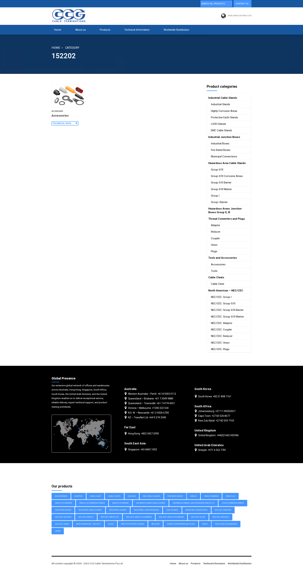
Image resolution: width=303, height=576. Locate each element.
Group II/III (217, 169)
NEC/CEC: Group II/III (223, 303)
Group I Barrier (219, 202)
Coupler (215, 238)
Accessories (57, 111)
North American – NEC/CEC (225, 290)
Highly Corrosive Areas (224, 111)
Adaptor (215, 225)
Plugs (214, 251)
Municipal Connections (224, 156)
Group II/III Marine (221, 189)
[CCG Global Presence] (81, 433)
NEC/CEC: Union (220, 342)
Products (105, 29)
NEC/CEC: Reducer (222, 336)
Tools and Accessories (222, 257)
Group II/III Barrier (221, 182)
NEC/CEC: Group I (221, 297)
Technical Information (137, 29)
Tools (214, 271)
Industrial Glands (220, 104)
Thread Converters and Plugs (226, 218)
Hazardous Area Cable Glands (227, 163)
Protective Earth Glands (224, 117)
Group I (215, 195)
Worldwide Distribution (176, 29)
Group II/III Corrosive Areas (227, 176)
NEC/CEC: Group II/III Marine (227, 316)
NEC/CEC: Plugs (220, 349)
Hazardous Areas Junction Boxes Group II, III (225, 210)
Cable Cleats (216, 277)
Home (57, 29)
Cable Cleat (217, 283)
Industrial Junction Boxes (224, 137)
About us (80, 29)
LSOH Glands (218, 123)
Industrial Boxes (220, 143)
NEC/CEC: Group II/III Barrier (227, 310)
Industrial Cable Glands (222, 97)
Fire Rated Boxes (220, 150)
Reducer (215, 231)
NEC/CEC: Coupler (221, 329)
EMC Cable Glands (221, 130)
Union (214, 244)
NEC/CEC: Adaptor (221, 323)
